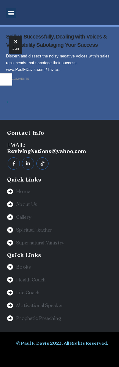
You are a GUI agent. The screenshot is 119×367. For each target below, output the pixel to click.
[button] (11, 13)
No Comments (17, 78)
